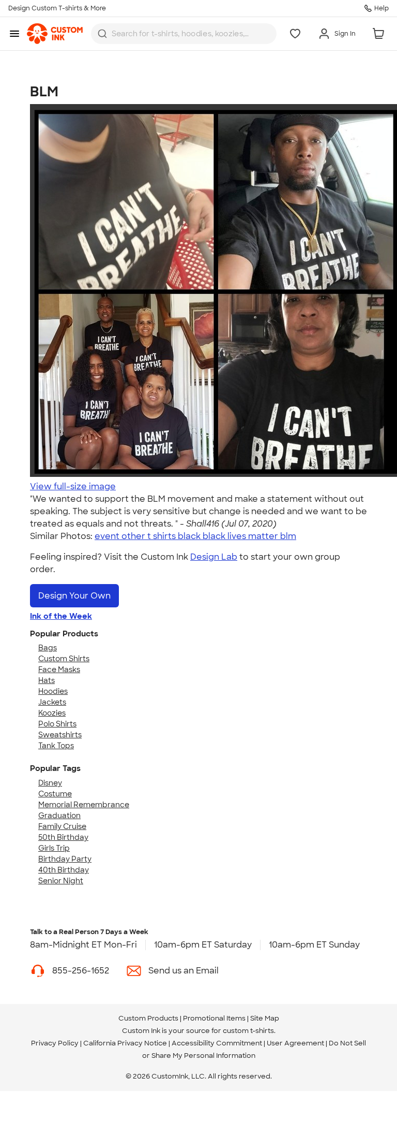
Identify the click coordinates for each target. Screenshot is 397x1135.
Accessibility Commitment (217, 1043)
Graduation (59, 815)
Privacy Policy (55, 1043)
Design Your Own (74, 595)
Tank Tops (56, 745)
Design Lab (213, 556)
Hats (46, 680)
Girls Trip (54, 848)
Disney (50, 783)
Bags (47, 647)
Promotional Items (214, 1018)
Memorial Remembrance (83, 804)
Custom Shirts (63, 658)
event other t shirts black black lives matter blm (195, 536)
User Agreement (295, 1043)
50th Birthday (63, 837)
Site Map (264, 1018)
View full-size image (73, 486)
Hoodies (53, 691)
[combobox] (184, 33)
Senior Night (60, 880)
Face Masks (59, 669)
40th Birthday (63, 870)
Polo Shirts (57, 724)
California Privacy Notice (125, 1043)
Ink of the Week (61, 616)
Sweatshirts (60, 734)
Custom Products (148, 1018)
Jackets (52, 702)
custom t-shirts (248, 1030)
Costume (55, 793)
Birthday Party (64, 859)
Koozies (52, 713)
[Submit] (102, 33)
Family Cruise (62, 826)
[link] (55, 33)
